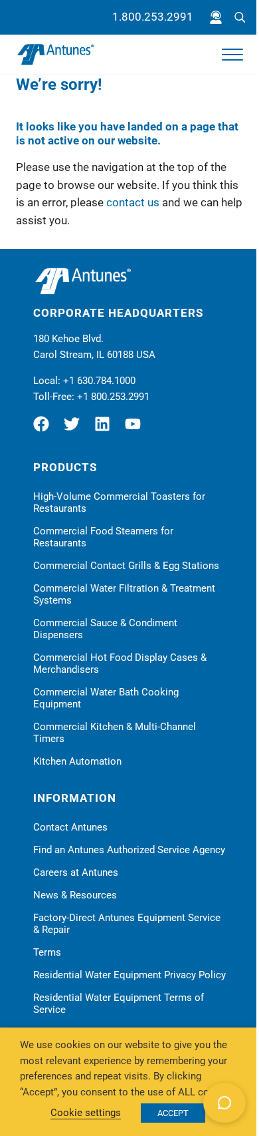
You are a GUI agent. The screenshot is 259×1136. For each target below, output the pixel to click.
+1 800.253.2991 (113, 397)
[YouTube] (136, 429)
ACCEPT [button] (173, 1113)
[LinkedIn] (105, 429)
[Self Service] (215, 17)
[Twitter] (75, 429)
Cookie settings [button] (85, 1113)
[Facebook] (46, 429)
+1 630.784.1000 (99, 381)
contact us (132, 202)
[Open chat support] (224, 1103)
